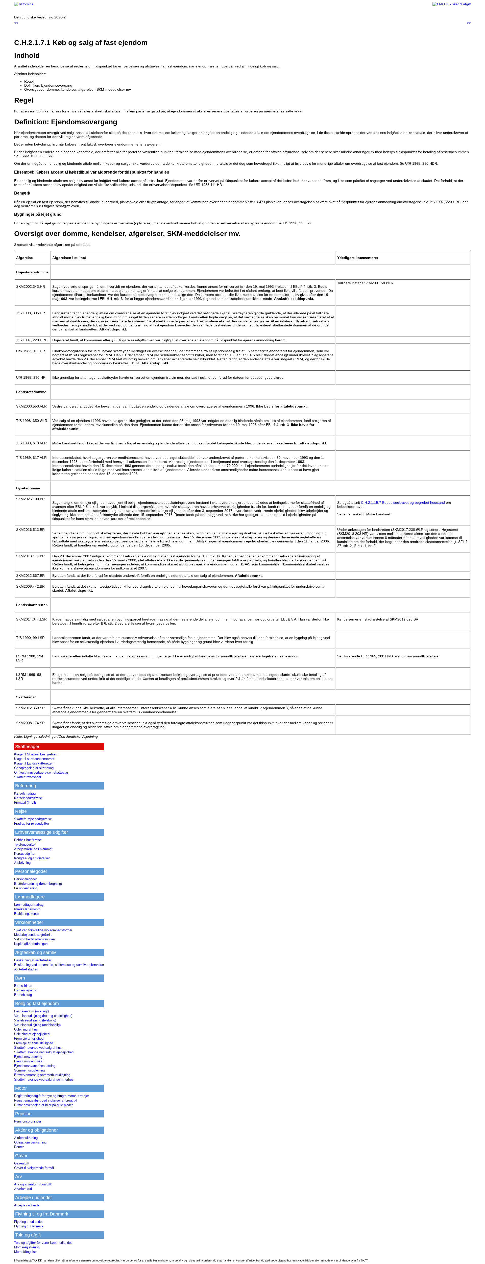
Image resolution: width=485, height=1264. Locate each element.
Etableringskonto (26, 914)
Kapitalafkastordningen (30, 944)
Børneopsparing (25, 990)
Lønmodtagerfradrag (28, 905)
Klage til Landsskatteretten (33, 763)
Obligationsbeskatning (30, 1142)
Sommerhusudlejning (29, 1070)
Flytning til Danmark (28, 1226)
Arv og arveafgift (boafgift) (33, 1184)
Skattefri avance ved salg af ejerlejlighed (44, 1052)
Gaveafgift (21, 1163)
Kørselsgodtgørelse (28, 798)
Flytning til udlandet (28, 1222)
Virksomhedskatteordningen (34, 939)
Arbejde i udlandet (27, 1205)
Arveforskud (23, 1189)
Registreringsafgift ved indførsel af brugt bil (45, 1100)
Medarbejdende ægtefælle (33, 935)
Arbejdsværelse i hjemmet (33, 849)
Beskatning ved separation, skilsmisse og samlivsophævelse (59, 965)
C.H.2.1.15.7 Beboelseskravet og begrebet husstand (403, 502)
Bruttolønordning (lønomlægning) (38, 884)
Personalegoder (25, 879)
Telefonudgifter (25, 844)
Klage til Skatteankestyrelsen (35, 754)
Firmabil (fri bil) (25, 802)
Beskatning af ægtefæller (32, 960)
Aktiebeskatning (26, 1138)
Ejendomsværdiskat (28, 1061)
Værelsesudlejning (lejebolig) (35, 1020)
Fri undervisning (25, 888)
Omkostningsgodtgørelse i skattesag (41, 772)
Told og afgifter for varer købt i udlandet (43, 1243)
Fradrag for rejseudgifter (31, 823)
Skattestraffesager (27, 777)
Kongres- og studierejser (32, 858)
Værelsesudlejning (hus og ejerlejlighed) (43, 1016)
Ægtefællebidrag (26, 969)
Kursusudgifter (24, 853)
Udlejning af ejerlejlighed (32, 1034)
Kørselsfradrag (25, 793)
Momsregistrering (26, 1247)
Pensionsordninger (27, 1121)
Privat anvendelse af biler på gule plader (43, 1105)
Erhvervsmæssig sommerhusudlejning (42, 1075)
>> (469, 23)
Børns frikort (23, 986)
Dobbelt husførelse (28, 840)
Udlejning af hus (26, 1029)
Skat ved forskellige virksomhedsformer (43, 930)
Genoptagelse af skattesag (34, 768)
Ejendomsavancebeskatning (34, 1066)
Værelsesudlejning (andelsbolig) (37, 1025)
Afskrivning (22, 863)
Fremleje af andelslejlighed (33, 1043)
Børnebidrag (23, 995)
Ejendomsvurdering (28, 1057)
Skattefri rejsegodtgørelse (33, 819)
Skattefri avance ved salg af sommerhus (44, 1079)
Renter (19, 1147)
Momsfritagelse (25, 1252)
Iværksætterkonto (27, 909)
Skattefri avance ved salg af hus (38, 1048)
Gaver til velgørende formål (34, 1168)
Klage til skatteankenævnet (34, 759)
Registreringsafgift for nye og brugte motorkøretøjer (51, 1096)
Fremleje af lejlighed (28, 1038)
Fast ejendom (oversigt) (31, 1011)
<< (16, 23)
